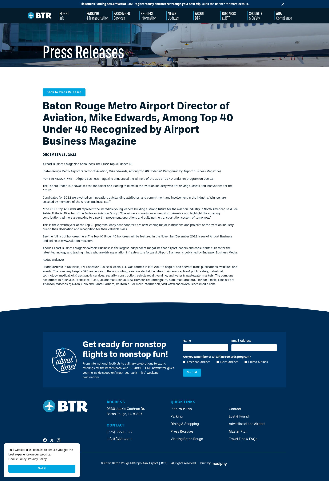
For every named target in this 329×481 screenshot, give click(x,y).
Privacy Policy (37, 459)
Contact (235, 409)
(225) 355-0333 (119, 432)
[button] (71, 15)
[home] (39, 16)
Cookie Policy (17, 459)
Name (187, 340)
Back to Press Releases (64, 92)
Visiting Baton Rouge (187, 439)
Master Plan (238, 432)
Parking (177, 416)
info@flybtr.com (119, 439)
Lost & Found (239, 416)
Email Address (241, 340)
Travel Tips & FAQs (243, 439)
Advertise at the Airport (247, 424)
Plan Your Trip (181, 409)
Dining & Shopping (185, 424)
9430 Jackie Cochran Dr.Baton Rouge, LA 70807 (126, 411)
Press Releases (182, 432)
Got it (42, 468)
